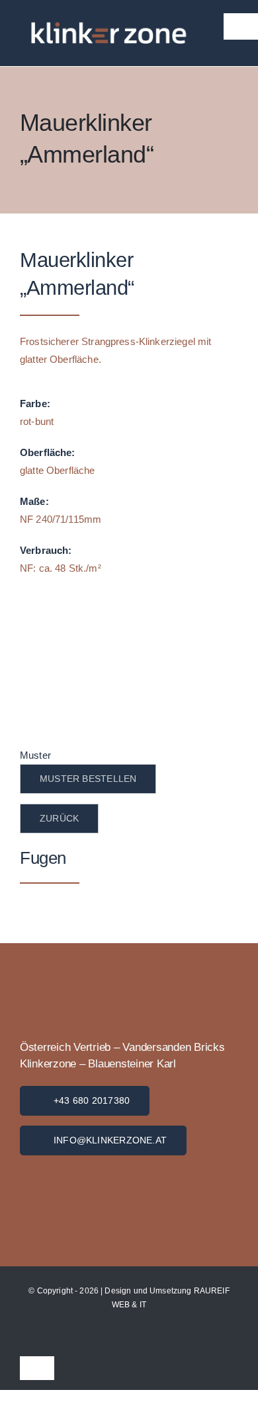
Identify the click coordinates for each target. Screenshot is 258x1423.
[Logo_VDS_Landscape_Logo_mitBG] (85, 987)
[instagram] (234, 1337)
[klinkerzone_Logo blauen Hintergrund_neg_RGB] (107, 11)
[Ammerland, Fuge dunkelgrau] (129, 608)
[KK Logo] (107, 1160)
